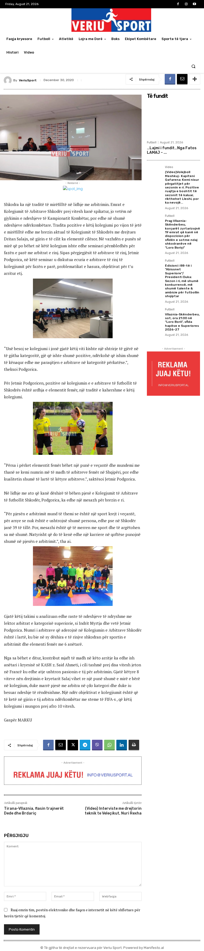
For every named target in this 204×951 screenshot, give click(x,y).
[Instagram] (186, 4)
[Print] (134, 745)
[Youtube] (194, 4)
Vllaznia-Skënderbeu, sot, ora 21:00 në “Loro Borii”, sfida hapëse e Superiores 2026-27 (182, 322)
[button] (193, 66)
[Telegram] (85, 745)
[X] (72, 745)
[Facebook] (178, 4)
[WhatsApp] (109, 745)
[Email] (182, 79)
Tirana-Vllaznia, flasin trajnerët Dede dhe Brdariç (34, 811)
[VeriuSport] (8, 80)
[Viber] (97, 745)
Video (169, 167)
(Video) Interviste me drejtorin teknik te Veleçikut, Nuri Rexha (113, 811)
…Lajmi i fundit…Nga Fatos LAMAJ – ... (172, 150)
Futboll (151, 142)
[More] (194, 79)
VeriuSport (28, 80)
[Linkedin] (121, 745)
